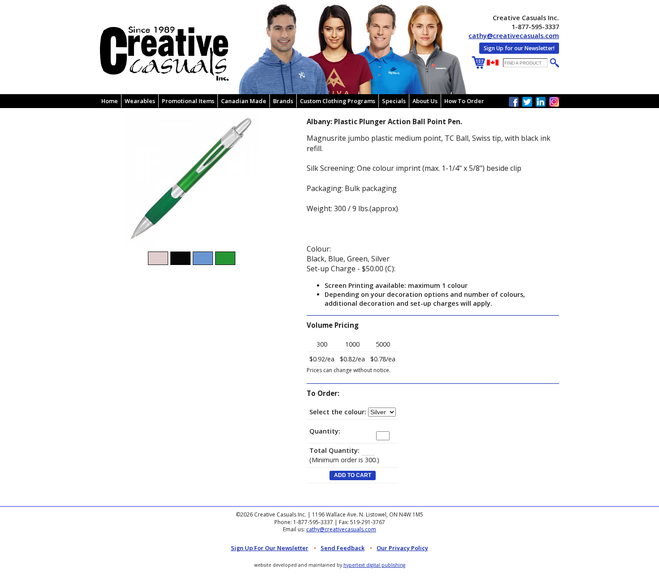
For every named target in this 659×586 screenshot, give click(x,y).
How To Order (464, 101)
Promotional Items (188, 101)
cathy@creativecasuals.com (513, 35)
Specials (394, 101)
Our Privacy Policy (402, 548)
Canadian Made (243, 101)
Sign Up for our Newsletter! (519, 48)
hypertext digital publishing (374, 565)
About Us (425, 101)
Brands (283, 101)
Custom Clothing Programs (337, 101)
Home (109, 101)
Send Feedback (342, 548)
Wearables (140, 101)
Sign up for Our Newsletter (269, 548)
